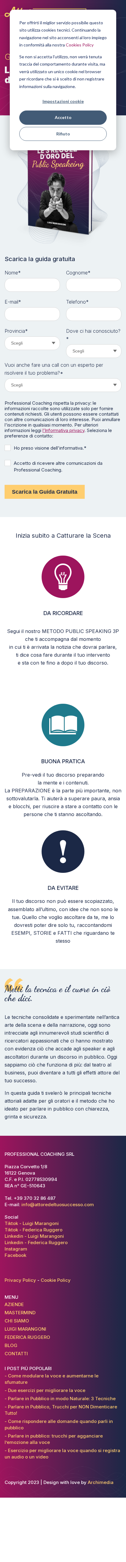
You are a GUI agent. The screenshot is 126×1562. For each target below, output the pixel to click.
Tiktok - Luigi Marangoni (32, 1223)
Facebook (15, 1255)
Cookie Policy (56, 1280)
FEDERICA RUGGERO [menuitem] (27, 1337)
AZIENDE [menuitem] (14, 1304)
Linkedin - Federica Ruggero (36, 1242)
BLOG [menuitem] (11, 1345)
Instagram (16, 1249)
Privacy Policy (20, 1280)
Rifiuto (63, 133)
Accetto (63, 117)
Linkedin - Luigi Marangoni (34, 1236)
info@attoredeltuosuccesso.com (57, 1204)
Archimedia (100, 1482)
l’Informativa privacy (63, 430)
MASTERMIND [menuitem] (20, 1312)
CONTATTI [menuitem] (16, 1353)
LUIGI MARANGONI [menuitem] (25, 1329)
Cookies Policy (80, 44)
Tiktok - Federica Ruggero (33, 1230)
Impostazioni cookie (63, 101)
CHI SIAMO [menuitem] (17, 1321)
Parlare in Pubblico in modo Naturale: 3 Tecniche (61, 1398)
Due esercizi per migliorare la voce (46, 1390)
